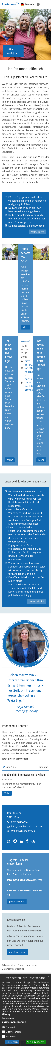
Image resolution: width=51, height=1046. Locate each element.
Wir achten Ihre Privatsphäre (25, 978)
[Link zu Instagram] (8, 841)
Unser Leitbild (36, 601)
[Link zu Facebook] (15, 841)
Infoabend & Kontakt (15, 726)
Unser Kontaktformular (29, 386)
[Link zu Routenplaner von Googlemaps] (27, 841)
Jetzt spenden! (17, 901)
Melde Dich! (37, 231)
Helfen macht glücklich (25, 69)
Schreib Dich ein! (16, 920)
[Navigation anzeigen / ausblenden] (44, 4)
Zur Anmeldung (17, 952)
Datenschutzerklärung (14, 1021)
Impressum (8, 1018)
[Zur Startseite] (10, 3)
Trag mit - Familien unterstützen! (18, 861)
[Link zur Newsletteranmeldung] (33, 841)
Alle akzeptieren (35, 1041)
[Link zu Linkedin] (21, 841)
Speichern (12, 1041)
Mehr (7, 793)
